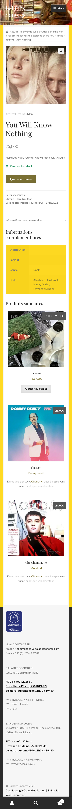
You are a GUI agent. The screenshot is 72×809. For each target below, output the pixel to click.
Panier (55, 800)
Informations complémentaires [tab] (24, 220)
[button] (61, 51)
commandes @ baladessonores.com (38, 648)
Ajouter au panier (21, 179)
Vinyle (59, 35)
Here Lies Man (24, 198)
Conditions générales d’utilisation (25, 790)
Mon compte (12, 803)
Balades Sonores (16, 11)
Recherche (36, 803)
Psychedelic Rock (44, 288)
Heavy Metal (41, 284)
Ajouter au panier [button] (36, 388)
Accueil (14, 31)
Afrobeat (39, 279)
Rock (36, 269)
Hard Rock (52, 279)
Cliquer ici (37, 481)
